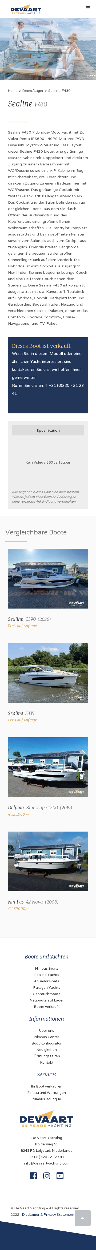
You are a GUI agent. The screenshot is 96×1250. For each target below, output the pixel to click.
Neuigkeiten (47, 1049)
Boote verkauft (46, 1006)
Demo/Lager (32, 90)
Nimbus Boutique (47, 1099)
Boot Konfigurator (47, 1043)
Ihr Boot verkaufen (46, 1086)
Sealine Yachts (46, 975)
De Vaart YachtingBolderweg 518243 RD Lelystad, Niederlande (47, 1144)
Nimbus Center (46, 1037)
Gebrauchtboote (47, 994)
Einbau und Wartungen (46, 1092)
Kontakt (46, 1062)
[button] (88, 8)
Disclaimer (30, 1214)
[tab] (48, 430)
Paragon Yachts (46, 987)
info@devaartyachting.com (46, 1163)
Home (13, 90)
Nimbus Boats (46, 968)
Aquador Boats (46, 981)
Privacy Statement (59, 1214)
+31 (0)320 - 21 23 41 (46, 1157)
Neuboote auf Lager (47, 1000)
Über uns (46, 1030)
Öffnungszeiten (47, 1056)
